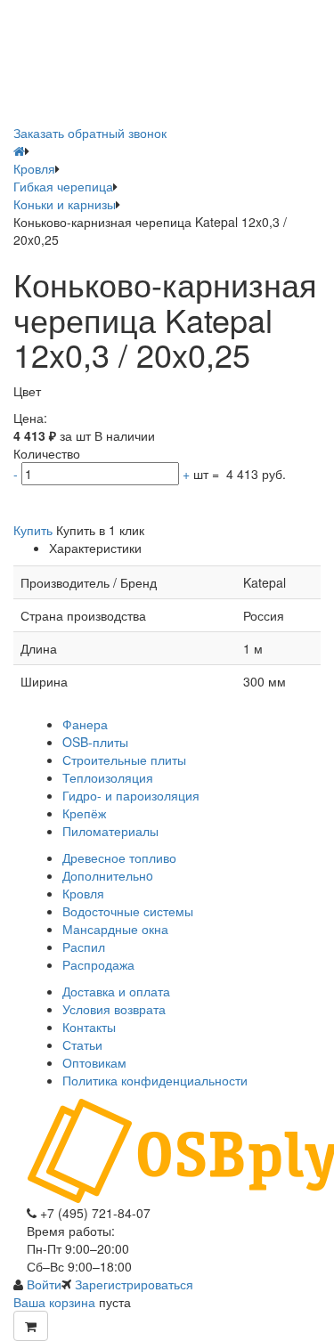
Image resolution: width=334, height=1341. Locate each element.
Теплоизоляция (107, 777)
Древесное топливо (119, 857)
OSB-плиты (95, 742)
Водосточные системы (127, 911)
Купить (33, 530)
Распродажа (98, 964)
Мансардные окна (115, 929)
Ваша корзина (54, 1302)
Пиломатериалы (110, 831)
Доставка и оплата (116, 991)
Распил (83, 946)
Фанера (85, 724)
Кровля (83, 893)
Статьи (82, 1044)
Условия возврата (114, 1009)
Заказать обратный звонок (90, 133)
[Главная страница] (19, 150)
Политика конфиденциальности (155, 1080)
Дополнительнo (107, 875)
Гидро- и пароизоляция (131, 795)
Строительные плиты (124, 759)
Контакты (89, 1027)
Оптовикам (94, 1062)
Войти (44, 1284)
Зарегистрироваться (134, 1284)
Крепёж (84, 813)
